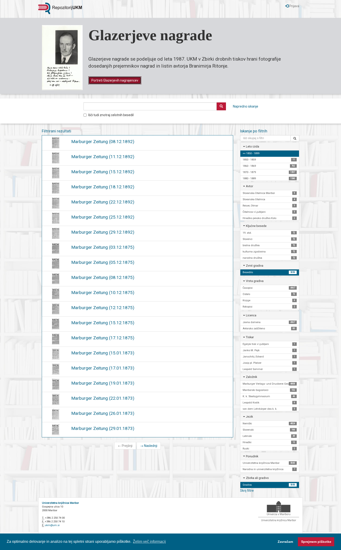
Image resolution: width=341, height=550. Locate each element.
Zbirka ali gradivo (257, 478)
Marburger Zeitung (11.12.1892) (102, 156)
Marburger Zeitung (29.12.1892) (102, 232)
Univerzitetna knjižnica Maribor (60, 502)
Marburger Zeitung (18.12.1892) (102, 187)
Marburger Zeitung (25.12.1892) (102, 217)
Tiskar (250, 337)
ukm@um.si (52, 525)
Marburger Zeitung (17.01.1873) (102, 368)
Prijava (294, 6)
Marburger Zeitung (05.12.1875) (102, 262)
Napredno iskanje (245, 106)
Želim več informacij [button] (149, 541)
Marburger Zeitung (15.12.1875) (102, 322)
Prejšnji (125, 446)
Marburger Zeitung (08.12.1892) (102, 141)
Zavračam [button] (285, 541)
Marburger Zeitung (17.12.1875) (102, 337)
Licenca (251, 315)
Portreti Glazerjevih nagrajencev (114, 80)
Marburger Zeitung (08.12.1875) (102, 277)
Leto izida (252, 146)
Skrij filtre (247, 490)
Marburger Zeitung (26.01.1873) (102, 413)
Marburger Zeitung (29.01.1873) (102, 428)
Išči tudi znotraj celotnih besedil (111, 115)
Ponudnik (252, 456)
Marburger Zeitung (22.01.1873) (102, 398)
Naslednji (148, 446)
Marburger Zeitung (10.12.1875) (102, 292)
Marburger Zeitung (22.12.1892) (102, 202)
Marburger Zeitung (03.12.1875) (102, 247)
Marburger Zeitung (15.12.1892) (102, 171)
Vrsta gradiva (255, 281)
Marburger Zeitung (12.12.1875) (102, 307)
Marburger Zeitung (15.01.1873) (102, 353)
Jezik (249, 416)
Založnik (251, 377)
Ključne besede (256, 226)
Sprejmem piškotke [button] (316, 541)
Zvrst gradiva (254, 265)
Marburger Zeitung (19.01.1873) (102, 383)
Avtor (249, 186)
